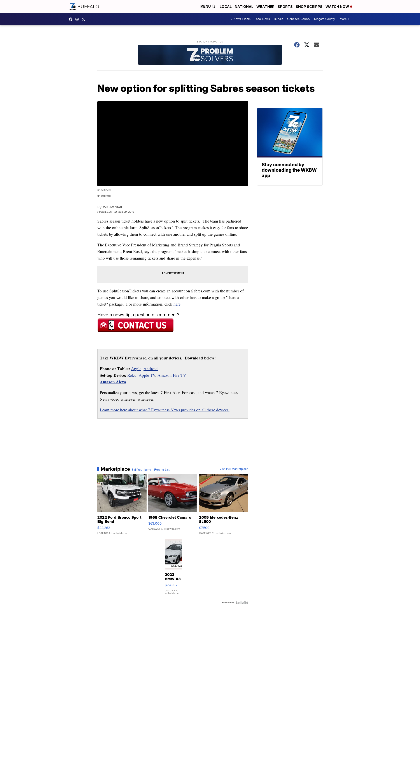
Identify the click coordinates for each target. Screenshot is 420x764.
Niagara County (324, 19)
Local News (262, 19)
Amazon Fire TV (172, 375)
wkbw (78, 19)
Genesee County (298, 19)
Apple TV (147, 375)
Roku (131, 375)
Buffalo (278, 19)
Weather (265, 6)
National (244, 6)
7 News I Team (240, 19)
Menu (206, 6)
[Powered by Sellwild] (242, 602)
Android (151, 368)
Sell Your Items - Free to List (151, 469)
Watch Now (338, 6)
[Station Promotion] (210, 55)
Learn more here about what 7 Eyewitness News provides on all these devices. (164, 409)
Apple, (136, 368)
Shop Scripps (309, 6)
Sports (285, 6)
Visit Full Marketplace (234, 468)
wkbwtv (72, 19)
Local (226, 6)
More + (344, 19)
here (176, 304)
